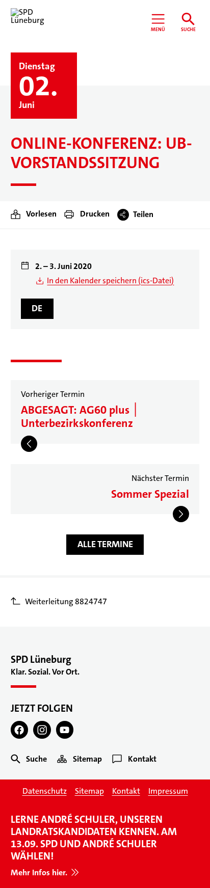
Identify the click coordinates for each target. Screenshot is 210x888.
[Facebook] (20, 730)
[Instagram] (42, 730)
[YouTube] (65, 730)
